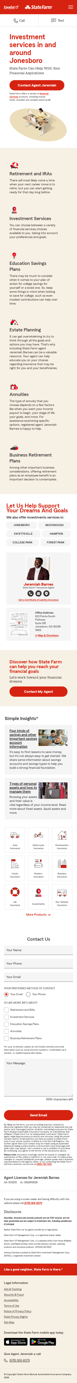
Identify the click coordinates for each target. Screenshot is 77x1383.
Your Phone (14, 963)
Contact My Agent (38, 691)
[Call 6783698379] (30, 593)
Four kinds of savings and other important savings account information (23, 738)
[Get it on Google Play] (43, 1342)
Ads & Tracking (13, 1289)
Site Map (9, 1322)
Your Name (13, 950)
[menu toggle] (70, 7)
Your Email (13, 977)
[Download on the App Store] (16, 1342)
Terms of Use (11, 1305)
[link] (38, 7)
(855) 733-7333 (44, 1164)
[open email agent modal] (38, 594)
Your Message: (16, 1063)
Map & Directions (48, 635)
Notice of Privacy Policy (17, 1311)
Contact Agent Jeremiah (37, 85)
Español (9, 7)
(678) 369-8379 (33, 1203)
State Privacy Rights (16, 1316)
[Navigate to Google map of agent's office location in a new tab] (46, 593)
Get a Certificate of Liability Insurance (39, 600)
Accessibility (11, 1300)
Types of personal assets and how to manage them (23, 787)
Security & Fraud (14, 1294)
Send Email (38, 1115)
